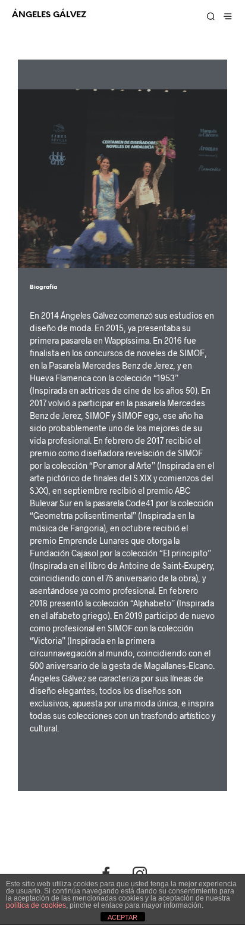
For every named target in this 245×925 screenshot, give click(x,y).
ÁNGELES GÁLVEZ (49, 14)
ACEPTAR (122, 917)
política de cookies (36, 905)
